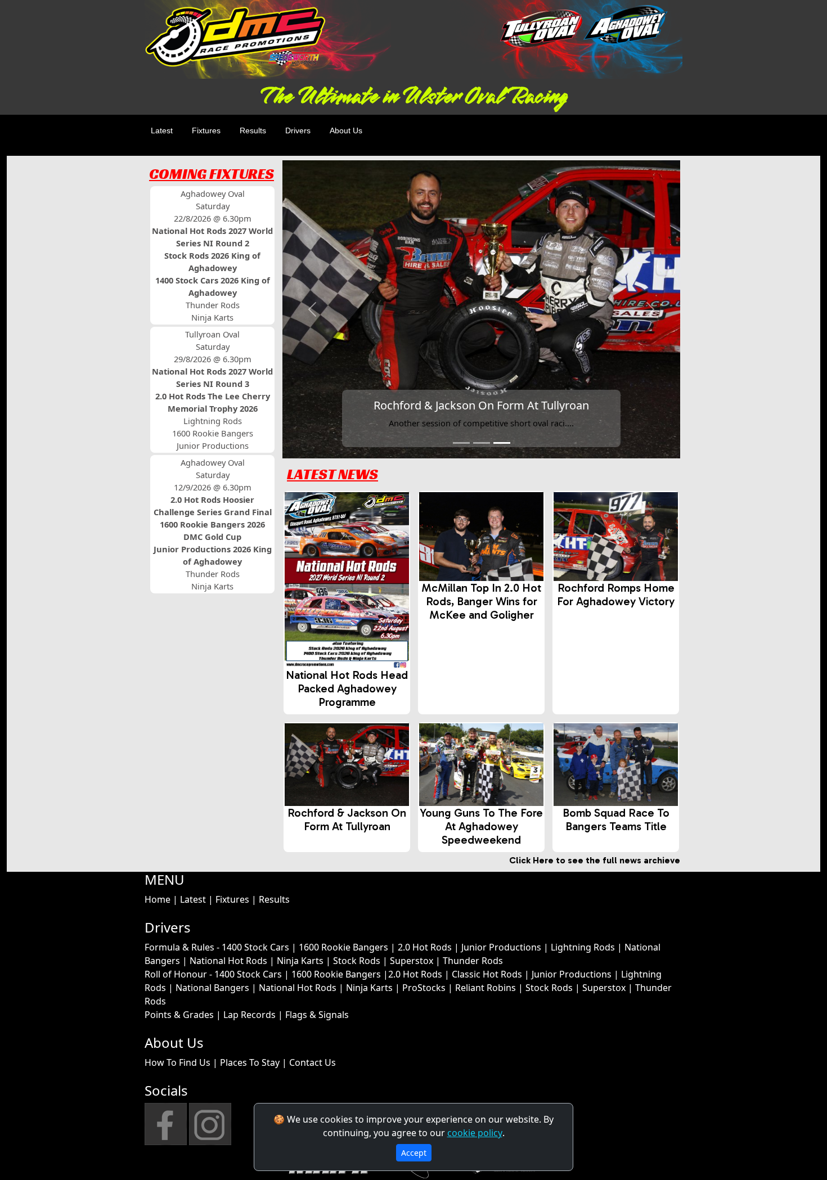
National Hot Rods (228, 960)
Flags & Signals (317, 1014)
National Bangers (212, 987)
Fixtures (206, 130)
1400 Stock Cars (255, 947)
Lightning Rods (583, 947)
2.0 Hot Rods (425, 947)
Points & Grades (179, 1014)
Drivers (298, 130)
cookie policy (474, 1133)
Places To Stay (250, 1062)
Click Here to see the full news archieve (594, 860)
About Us (346, 130)
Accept (413, 1152)
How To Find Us (177, 1062)
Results (253, 130)
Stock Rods (356, 960)
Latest (162, 130)
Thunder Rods (473, 960)
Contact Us (312, 1062)
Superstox (411, 960)
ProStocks (424, 987)
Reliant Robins (485, 987)
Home (157, 899)
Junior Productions (501, 947)
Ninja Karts (300, 960)
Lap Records (249, 1014)
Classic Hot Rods (487, 974)
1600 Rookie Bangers (343, 947)
